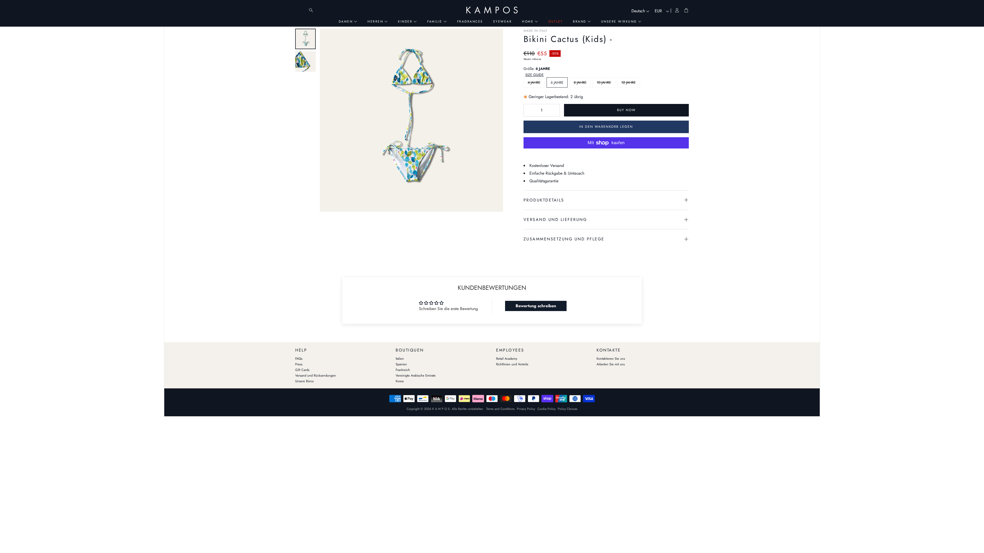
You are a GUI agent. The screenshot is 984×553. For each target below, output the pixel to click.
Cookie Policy (546, 409)
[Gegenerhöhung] (553, 110)
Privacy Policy (526, 409)
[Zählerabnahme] (530, 110)
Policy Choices (567, 409)
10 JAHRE (604, 82)
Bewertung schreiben (536, 306)
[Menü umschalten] (300, 10)
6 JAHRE (557, 82)
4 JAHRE (534, 82)
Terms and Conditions (500, 409)
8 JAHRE (580, 82)
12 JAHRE (628, 82)
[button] (535, 75)
